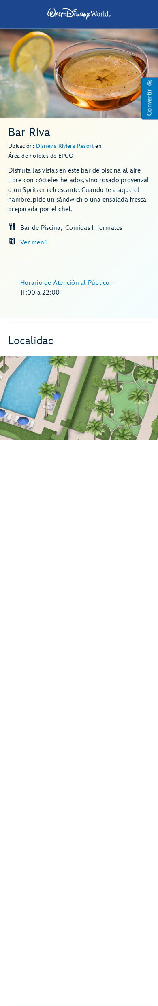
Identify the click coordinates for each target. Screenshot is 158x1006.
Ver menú (34, 242)
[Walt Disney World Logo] (79, 13)
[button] (149, 99)
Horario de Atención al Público (65, 283)
